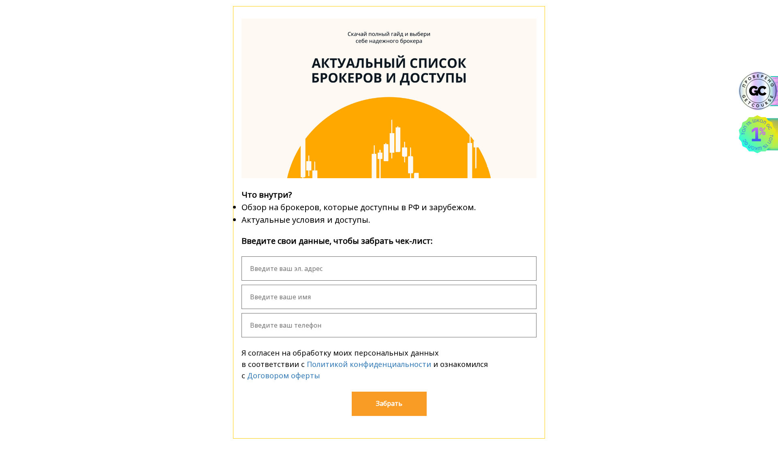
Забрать (389, 403)
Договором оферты (283, 375)
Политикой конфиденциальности (369, 364)
